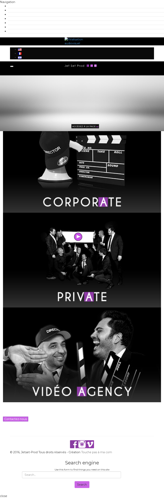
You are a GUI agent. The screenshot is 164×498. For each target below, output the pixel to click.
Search (82, 484)
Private (14, 14)
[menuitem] (20, 49)
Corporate (16, 10)
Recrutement (18, 27)
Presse (14, 23)
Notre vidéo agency (23, 18)
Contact (14, 31)
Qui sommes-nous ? (23, 6)
